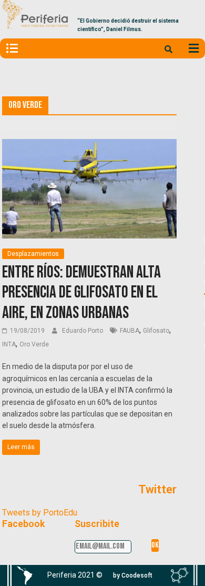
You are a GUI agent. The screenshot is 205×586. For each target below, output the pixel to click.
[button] (132, 575)
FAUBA (129, 330)
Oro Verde (34, 344)
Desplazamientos (33, 253)
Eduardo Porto (83, 330)
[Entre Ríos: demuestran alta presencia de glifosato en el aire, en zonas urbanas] (89, 146)
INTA (9, 344)
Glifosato (156, 330)
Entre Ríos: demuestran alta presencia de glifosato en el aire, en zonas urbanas (81, 292)
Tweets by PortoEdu (39, 513)
